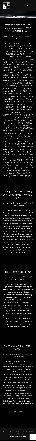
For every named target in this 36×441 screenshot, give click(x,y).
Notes (18, 36)
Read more (19, 258)
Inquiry (13, 36)
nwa (6, 36)
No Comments (19, 39)
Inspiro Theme (14, 436)
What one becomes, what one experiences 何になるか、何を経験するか (18, 28)
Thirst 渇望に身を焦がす (18, 272)
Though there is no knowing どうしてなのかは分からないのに (18, 195)
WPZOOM (23, 436)
